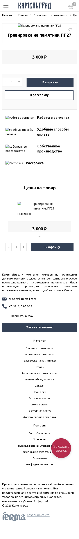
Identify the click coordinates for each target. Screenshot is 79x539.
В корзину (50, 82)
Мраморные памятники (39, 354)
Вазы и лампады (39, 398)
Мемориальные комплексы (39, 373)
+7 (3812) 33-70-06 (20, 306)
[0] (71, 7)
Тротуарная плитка (39, 410)
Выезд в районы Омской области (39, 445)
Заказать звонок (39, 327)
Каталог (39, 340)
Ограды (39, 366)
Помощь (39, 425)
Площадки (39, 391)
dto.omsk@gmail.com (22, 298)
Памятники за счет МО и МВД (39, 451)
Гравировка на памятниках (39, 360)
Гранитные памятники (39, 348)
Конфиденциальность (39, 464)
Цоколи (39, 385)
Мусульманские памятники (40, 416)
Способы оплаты (39, 433)
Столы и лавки (39, 404)
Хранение (39, 439)
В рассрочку (39, 95)
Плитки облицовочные (39, 379)
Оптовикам (39, 458)
